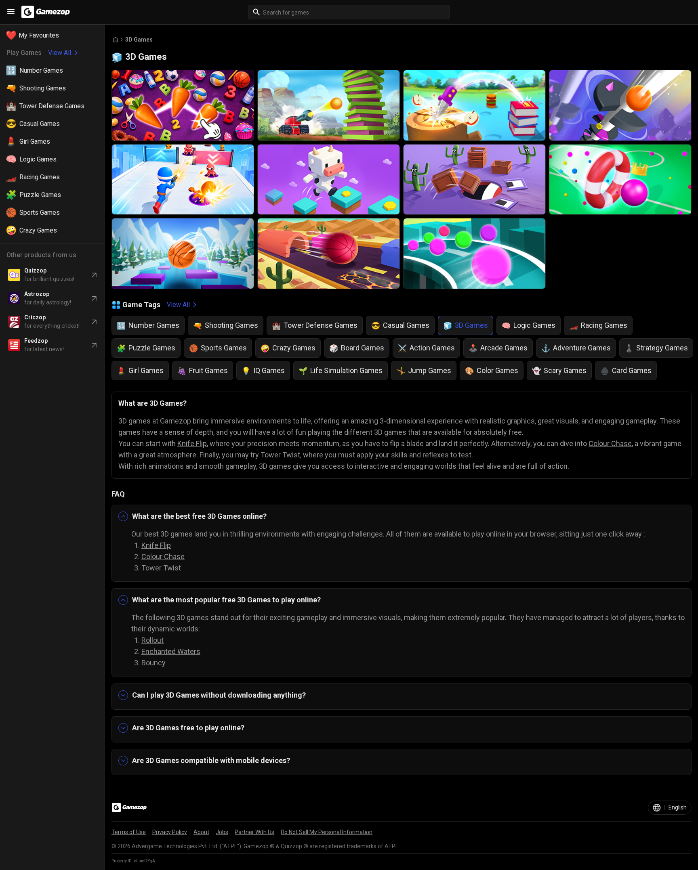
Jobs (222, 832)
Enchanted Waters (170, 651)
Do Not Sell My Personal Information (326, 832)
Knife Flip (192, 443)
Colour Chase (610, 443)
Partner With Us (254, 832)
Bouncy (153, 662)
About (201, 832)
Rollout (152, 640)
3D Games (139, 39)
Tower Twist (280, 455)
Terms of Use (128, 832)
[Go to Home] (115, 39)
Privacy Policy (169, 832)
